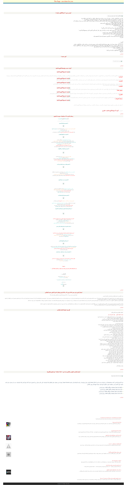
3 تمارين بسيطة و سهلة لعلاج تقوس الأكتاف (114, 452)
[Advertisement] (63, 8)
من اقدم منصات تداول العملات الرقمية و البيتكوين (113, 469)
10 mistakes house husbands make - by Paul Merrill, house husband (110, 417)
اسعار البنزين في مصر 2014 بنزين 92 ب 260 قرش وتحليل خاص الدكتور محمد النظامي (63, 292)
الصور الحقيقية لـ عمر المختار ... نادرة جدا (115, 443)
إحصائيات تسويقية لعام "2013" (116, 460)
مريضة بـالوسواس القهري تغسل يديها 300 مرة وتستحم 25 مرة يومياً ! (110, 478)
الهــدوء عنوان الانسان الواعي (63, 309)
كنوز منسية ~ (63, 56)
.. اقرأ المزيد (121, 65)
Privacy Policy (68, 483)
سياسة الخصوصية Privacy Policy (116, 430)
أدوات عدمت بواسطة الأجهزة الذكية (63, 68)
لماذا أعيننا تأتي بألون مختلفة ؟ (116, 422)
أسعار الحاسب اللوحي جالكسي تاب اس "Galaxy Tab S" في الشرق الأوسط (63, 371)
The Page (64, 483)
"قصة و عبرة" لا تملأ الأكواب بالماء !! (63, 13)
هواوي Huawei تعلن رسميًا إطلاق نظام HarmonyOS (113, 435)
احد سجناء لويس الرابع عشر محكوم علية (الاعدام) (113, 465)
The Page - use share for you (63, 1)
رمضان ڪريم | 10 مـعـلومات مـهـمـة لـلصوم (63, 116)
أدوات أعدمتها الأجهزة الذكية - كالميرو (110, 110)
